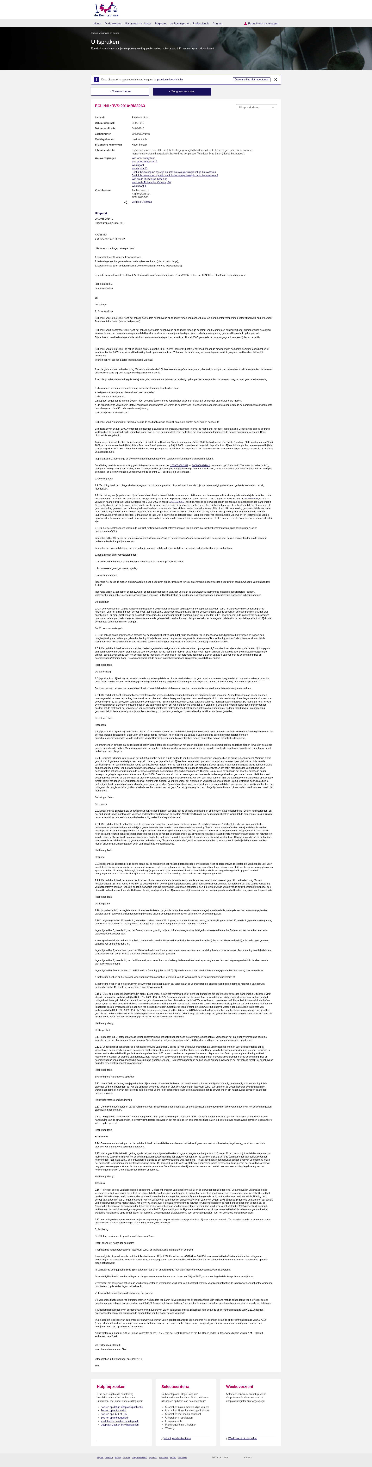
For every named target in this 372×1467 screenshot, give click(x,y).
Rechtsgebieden (104, 139)
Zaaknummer (103, 133)
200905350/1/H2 (179, 465)
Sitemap (109, 1457)
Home (97, 23)
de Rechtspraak (179, 23)
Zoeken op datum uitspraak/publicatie (122, 1407)
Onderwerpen (113, 23)
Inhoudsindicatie (105, 150)
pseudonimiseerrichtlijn (170, 79)
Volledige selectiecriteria (177, 1438)
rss (232, 1457)
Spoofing (153, 1457)
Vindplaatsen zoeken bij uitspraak (120, 1421)
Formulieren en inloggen (263, 23)
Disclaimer (182, 1457)
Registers (160, 23)
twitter (255, 1457)
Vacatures (163, 1457)
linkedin (270, 1457)
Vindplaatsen (103, 190)
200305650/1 (251, 498)
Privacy (118, 1457)
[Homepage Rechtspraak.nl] (105, 8)
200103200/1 (177, 502)
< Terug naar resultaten (182, 91)
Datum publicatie (105, 128)
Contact (217, 23)
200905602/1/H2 (201, 465)
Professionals (201, 23)
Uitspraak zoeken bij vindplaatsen (120, 1424)
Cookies (126, 1457)
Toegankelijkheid (139, 1457)
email (237, 1457)
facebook (260, 1457)
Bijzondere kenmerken (108, 144)
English (100, 1457)
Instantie (100, 117)
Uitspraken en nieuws (138, 23)
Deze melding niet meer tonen (251, 79)
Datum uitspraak (105, 123)
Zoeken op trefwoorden (113, 1410)
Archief (173, 1457)
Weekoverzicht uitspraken (242, 1438)
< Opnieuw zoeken (120, 91)
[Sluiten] (276, 80)
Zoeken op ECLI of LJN (114, 1414)
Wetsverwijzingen (105, 158)
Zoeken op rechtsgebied (114, 1417)
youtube (275, 1457)
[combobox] (256, 107)
